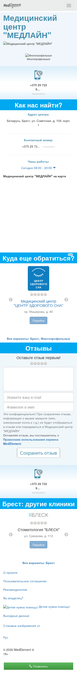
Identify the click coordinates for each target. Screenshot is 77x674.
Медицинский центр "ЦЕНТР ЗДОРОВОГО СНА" (38, 303)
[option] (38, 299)
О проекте (10, 572)
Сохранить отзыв (38, 452)
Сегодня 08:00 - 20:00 (37, 168)
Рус (5, 637)
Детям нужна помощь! (54, 606)
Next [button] (66, 300)
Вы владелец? (13, 598)
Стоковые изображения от (21, 625)
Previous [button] (11, 300)
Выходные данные (16, 615)
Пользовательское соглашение (25, 581)
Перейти (38, 320)
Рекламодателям (15, 589)
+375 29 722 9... (38, 89)
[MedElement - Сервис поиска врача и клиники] (12, 5)
